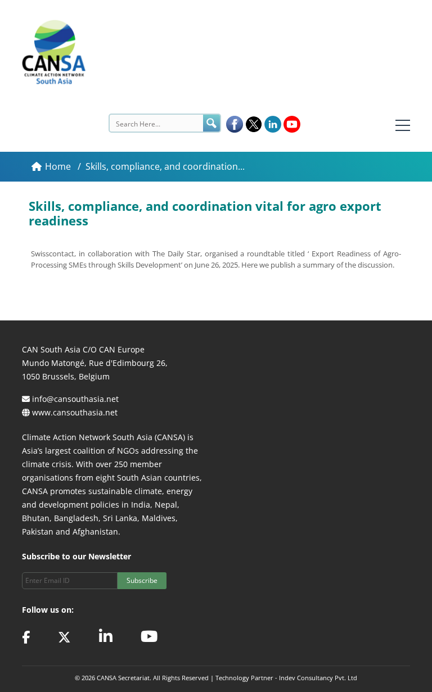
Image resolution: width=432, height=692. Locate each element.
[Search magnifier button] (211, 123)
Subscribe (142, 580)
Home (59, 166)
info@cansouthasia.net (75, 399)
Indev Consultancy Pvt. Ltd (318, 677)
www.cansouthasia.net (75, 412)
